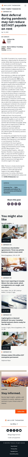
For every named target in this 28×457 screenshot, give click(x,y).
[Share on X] (15, 203)
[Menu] (25, 5)
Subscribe (21, 411)
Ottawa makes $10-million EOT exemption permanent (12, 356)
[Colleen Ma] (3, 41)
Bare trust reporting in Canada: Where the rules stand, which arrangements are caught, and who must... (13, 284)
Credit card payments (14, 437)
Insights (8, 9)
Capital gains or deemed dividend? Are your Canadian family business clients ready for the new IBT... (13, 321)
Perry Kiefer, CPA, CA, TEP (8, 290)
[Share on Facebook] (8, 203)
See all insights (6, 223)
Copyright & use (14, 451)
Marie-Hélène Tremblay (15, 47)
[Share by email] (19, 203)
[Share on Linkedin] (12, 203)
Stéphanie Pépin (6, 360)
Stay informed (14, 446)
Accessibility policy (14, 453)
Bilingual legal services (14, 434)
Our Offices (13, 424)
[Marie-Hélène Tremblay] (3, 48)
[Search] (2, 1)
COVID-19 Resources (10, 177)
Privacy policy (14, 448)
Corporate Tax (16, 9)
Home (3, 9)
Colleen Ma (10, 39)
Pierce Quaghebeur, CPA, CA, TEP (10, 255)
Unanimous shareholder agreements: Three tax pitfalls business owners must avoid (12, 250)
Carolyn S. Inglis (11, 292)
